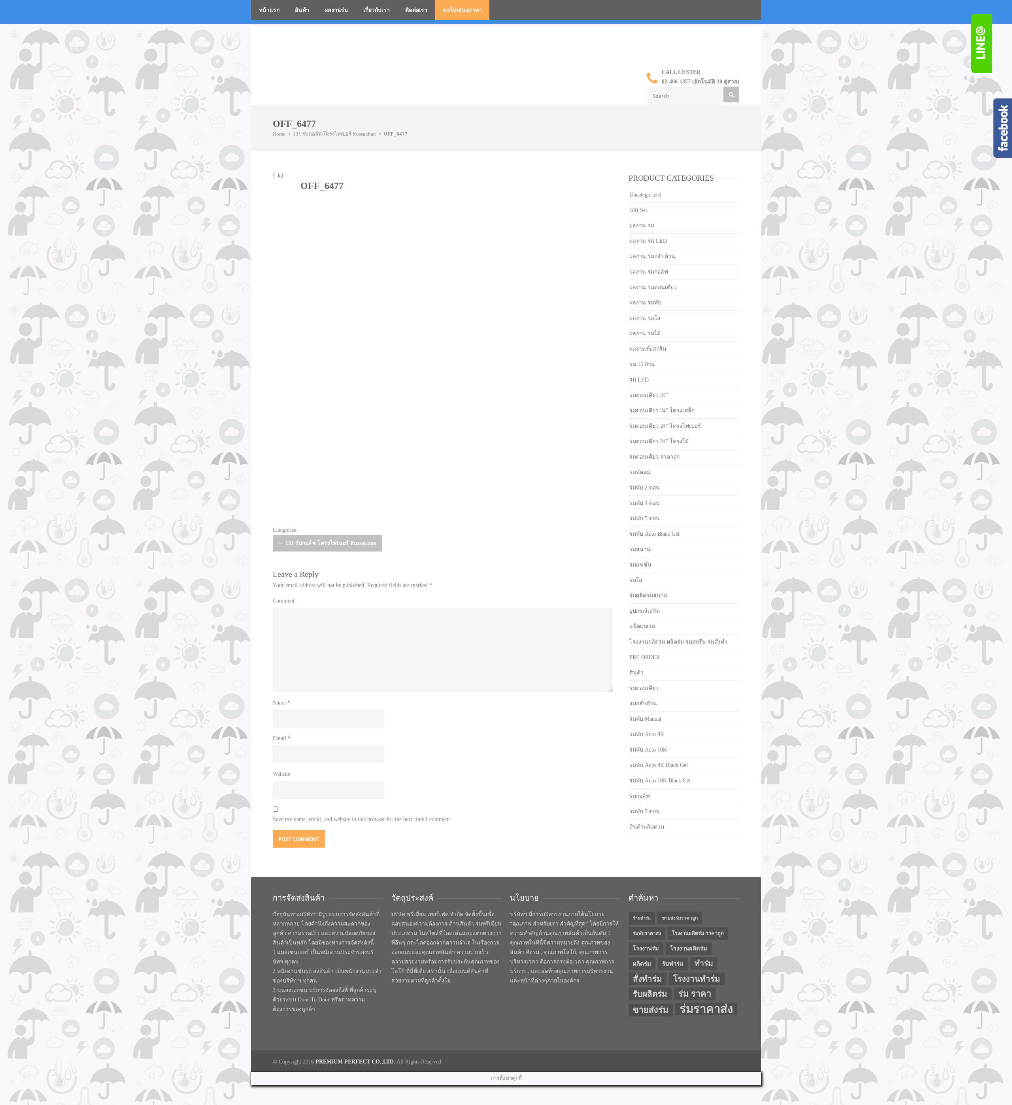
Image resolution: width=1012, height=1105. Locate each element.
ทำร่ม (704, 963)
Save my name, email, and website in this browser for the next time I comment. (362, 819)
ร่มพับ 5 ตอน (644, 518)
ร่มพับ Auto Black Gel (654, 534)
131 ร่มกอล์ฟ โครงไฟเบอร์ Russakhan (334, 134)
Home (279, 134)
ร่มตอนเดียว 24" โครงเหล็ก (662, 411)
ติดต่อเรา (416, 10)
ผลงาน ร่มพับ (645, 303)
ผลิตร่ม (642, 964)
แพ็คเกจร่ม (642, 626)
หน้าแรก (269, 10)
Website (281, 774)
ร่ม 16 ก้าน (642, 364)
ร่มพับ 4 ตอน (644, 503)
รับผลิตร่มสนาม (648, 596)
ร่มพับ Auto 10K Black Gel (660, 781)
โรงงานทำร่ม (696, 979)
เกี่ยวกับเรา (376, 10)
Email (282, 738)
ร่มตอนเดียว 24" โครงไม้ (659, 441)
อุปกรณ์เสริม (644, 611)
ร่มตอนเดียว (644, 688)
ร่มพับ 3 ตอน (644, 811)
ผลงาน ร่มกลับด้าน (652, 256)
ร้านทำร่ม (642, 918)
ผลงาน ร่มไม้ (645, 333)
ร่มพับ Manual (645, 719)
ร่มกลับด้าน (643, 703)
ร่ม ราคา (694, 994)
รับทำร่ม (672, 964)
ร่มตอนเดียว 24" (648, 395)
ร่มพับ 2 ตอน (644, 488)
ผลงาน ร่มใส (645, 318)
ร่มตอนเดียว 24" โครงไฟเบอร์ (665, 426)
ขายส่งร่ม (650, 1010)
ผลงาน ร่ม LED (648, 241)
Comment (284, 601)
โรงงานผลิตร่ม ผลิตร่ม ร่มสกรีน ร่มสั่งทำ (678, 642)
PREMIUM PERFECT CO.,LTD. (355, 1062)
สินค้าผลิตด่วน (647, 827)
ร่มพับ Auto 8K (646, 734)
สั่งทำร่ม (647, 979)
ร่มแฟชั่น (640, 565)
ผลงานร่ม (336, 10)
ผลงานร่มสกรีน (647, 349)
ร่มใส (635, 580)
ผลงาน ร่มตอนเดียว (653, 287)
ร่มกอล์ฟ (639, 796)
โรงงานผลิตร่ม (688, 948)
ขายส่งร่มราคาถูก (680, 918)
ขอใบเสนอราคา (462, 10)
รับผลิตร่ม (650, 994)
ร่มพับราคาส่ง (647, 933)
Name (281, 703)
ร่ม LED (639, 380)
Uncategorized (645, 195)
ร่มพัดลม (639, 472)
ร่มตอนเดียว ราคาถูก (654, 457)
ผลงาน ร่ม (641, 226)
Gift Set (638, 210)
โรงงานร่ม (646, 948)
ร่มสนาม (639, 549)
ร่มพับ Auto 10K (648, 750)
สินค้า (302, 10)
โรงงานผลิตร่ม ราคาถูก (698, 933)
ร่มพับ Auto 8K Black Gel (658, 765)
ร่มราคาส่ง (706, 1009)
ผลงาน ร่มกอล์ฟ (648, 272)
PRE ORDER (644, 657)
